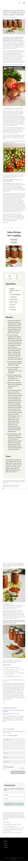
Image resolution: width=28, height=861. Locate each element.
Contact (5, 841)
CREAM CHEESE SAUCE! (8, 713)
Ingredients (9, 278)
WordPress (14, 859)
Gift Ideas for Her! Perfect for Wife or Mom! (12, 832)
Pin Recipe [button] (14, 242)
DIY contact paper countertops (9, 826)
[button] (20, 288)
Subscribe (14, 804)
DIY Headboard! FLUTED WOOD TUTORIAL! (12, 824)
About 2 (5, 843)
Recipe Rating (6, 735)
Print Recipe (14, 239)
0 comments (13, 17)
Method (17, 278)
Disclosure (6, 845)
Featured (6, 847)
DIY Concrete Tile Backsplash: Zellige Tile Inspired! (13, 828)
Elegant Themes (14, 857)
